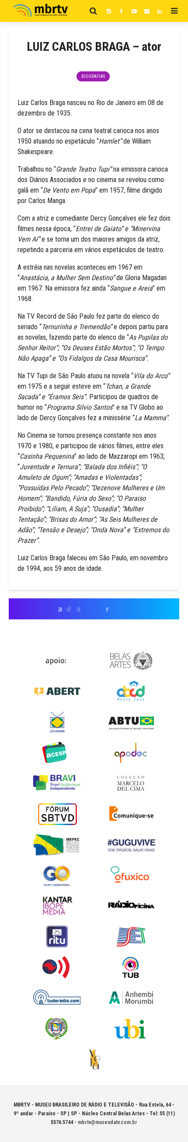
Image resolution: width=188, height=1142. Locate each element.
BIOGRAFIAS (93, 76)
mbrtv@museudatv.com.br (107, 1122)
